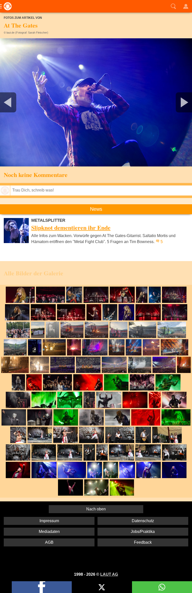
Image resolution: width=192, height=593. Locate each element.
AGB (49, 542)
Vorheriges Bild (31, 102)
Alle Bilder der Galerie (33, 273)
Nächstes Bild (96, 102)
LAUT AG (109, 574)
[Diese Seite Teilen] (42, 587)
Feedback (143, 542)
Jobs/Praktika (143, 531)
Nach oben (96, 509)
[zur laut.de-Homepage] (6, 6)
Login (186, 6)
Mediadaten (49, 531)
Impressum (49, 521)
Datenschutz (143, 521)
